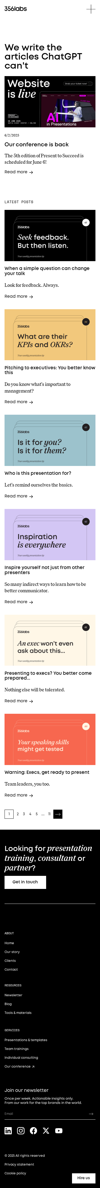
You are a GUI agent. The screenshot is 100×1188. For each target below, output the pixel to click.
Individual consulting (21, 1057)
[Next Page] (57, 814)
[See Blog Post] (50, 101)
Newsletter (13, 995)
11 (49, 814)
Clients (10, 960)
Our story (12, 952)
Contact (11, 969)
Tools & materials (18, 1012)
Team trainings (17, 1049)
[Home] (16, 8)
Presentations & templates (26, 1040)
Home (9, 943)
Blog (8, 1004)
